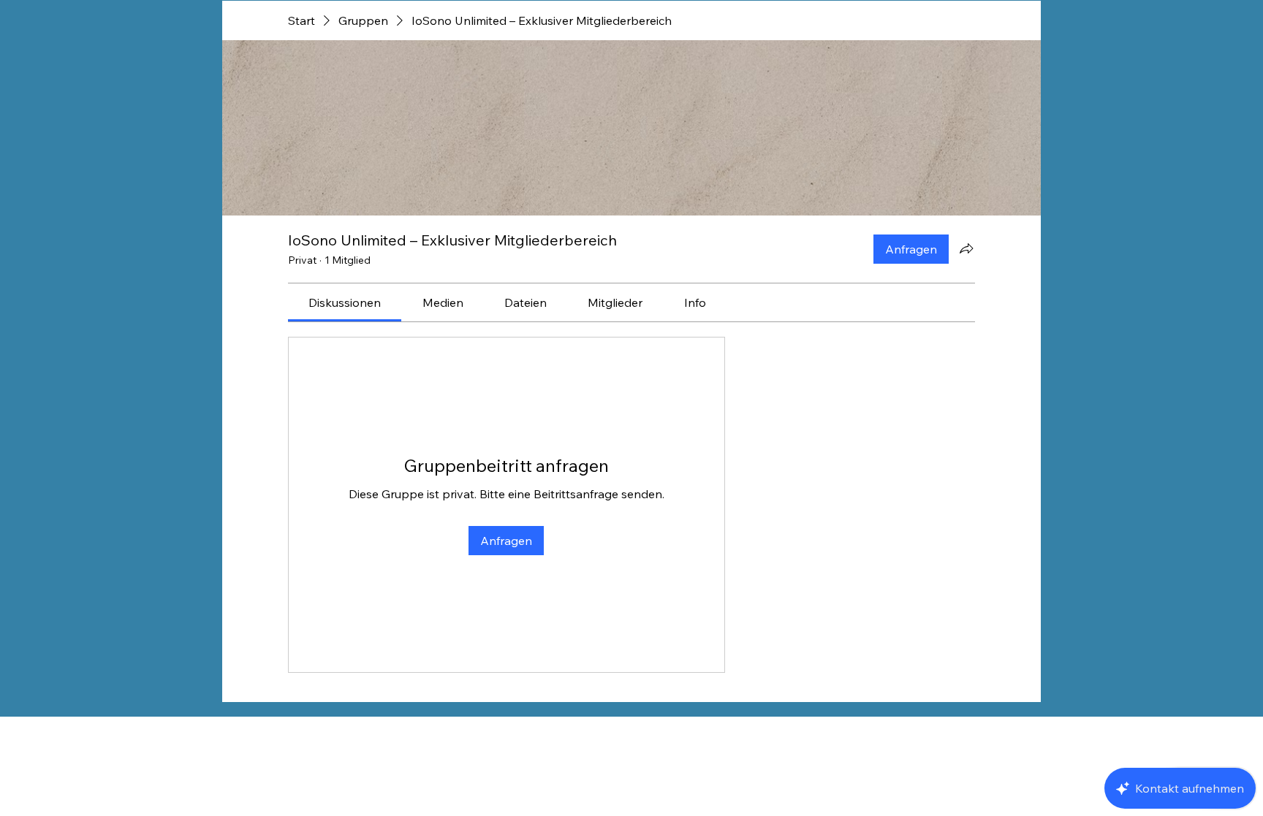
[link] (344, 302)
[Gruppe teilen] (966, 248)
